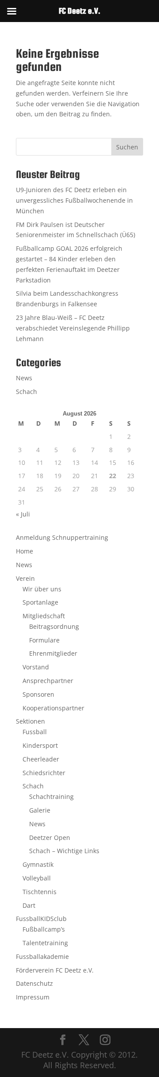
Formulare (44, 640)
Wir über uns (42, 589)
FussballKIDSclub (41, 918)
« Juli (23, 514)
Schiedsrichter (44, 773)
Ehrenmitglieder (53, 653)
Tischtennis (40, 892)
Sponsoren (38, 694)
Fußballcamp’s (44, 929)
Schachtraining (51, 796)
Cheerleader (41, 759)
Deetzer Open (49, 837)
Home (24, 551)
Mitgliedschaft (44, 616)
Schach (26, 391)
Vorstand (36, 667)
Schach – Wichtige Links (64, 851)
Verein (25, 578)
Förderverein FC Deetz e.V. (55, 970)
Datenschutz (34, 983)
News (24, 378)
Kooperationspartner (53, 708)
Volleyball (37, 878)
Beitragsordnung (54, 626)
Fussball (35, 732)
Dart (29, 905)
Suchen (127, 147)
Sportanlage (40, 602)
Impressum (32, 997)
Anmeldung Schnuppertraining (62, 537)
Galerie (39, 810)
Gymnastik (38, 864)
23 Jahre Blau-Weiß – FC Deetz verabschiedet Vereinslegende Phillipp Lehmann (73, 328)
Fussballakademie (42, 956)
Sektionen (30, 721)
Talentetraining (45, 943)
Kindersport (40, 745)
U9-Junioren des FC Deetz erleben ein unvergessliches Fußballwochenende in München (74, 200)
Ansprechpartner (48, 680)
